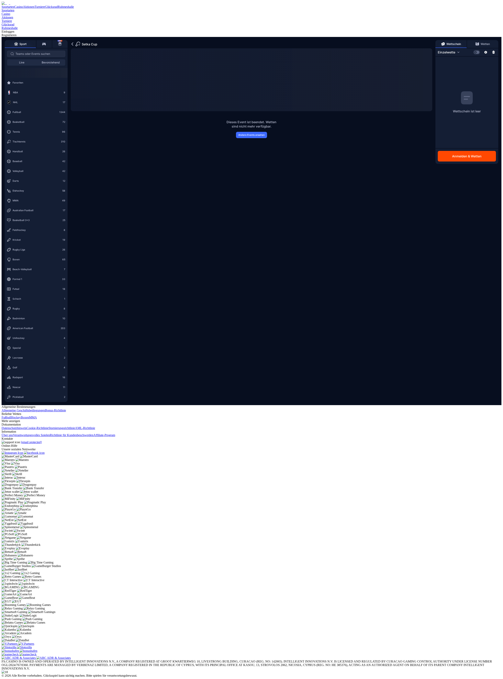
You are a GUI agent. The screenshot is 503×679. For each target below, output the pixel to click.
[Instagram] (13, 452)
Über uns (7, 435)
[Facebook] (34, 452)
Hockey (16, 417)
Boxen (25, 417)
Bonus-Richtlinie (55, 410)
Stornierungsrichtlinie (62, 428)
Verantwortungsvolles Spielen (31, 435)
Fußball (6, 417)
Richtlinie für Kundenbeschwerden (71, 435)
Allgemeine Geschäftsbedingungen (23, 410)
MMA (33, 417)
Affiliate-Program (104, 435)
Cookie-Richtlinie (38, 428)
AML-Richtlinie (85, 428)
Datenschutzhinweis (14, 428)
